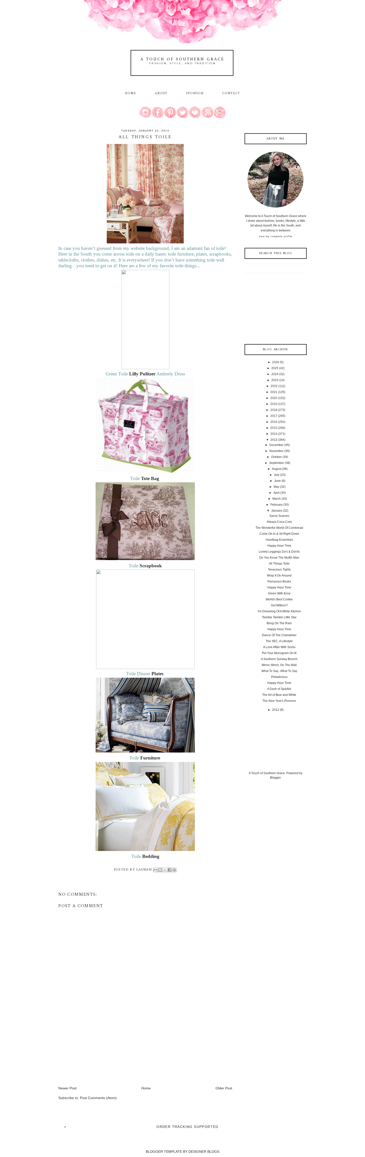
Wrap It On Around (279, 575)
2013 (273, 440)
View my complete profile (275, 236)
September (276, 463)
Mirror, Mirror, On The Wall (279, 665)
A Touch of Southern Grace (182, 59)
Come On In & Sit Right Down (279, 533)
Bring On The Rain (279, 623)
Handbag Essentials (279, 539)
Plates (157, 673)
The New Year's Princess (279, 701)
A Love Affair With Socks (279, 647)
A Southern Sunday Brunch (279, 659)
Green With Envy (279, 593)
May (276, 487)
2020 (273, 398)
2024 (274, 374)
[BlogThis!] (160, 869)
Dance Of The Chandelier (279, 635)
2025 (274, 368)
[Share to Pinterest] (174, 869)
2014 (273, 434)
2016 (273, 422)
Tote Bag (150, 478)
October (276, 457)
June (277, 481)
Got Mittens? (279, 605)
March (276, 498)
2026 (275, 362)
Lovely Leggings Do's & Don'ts (279, 551)
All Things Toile (279, 563)
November (276, 451)
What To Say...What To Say (279, 671)
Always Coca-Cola (279, 522)
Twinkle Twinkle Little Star (279, 617)
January (276, 510)
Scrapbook (151, 565)
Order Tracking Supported (187, 1127)
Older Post (224, 1088)
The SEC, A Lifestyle (279, 641)
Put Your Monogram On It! (279, 653)
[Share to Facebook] (169, 869)
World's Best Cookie (279, 599)
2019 (273, 404)
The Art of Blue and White (279, 695)
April (276, 492)
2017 (273, 416)
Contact (231, 93)
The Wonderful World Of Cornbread (279, 528)
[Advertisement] (95, 1051)
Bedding (150, 856)
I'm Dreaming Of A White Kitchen (279, 611)
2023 (274, 380)
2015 (273, 428)
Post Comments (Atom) (98, 1098)
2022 (274, 386)
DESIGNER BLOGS (203, 1152)
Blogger (275, 777)
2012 (275, 710)
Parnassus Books (279, 581)
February (276, 504)
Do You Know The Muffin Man (279, 557)
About (162, 93)
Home (130, 93)
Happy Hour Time (279, 545)
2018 (273, 410)
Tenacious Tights (279, 569)
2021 (273, 392)
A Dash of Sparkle (279, 689)
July (276, 475)
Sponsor (195, 93)
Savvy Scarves (279, 516)
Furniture (150, 757)
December (276, 445)
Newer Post (67, 1088)
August (276, 469)
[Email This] (155, 869)
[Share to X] (164, 869)
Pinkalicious (279, 677)
